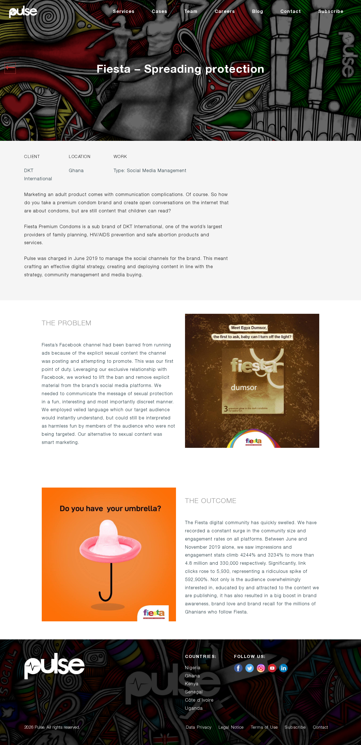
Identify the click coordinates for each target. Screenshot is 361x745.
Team (190, 11)
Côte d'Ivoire (199, 700)
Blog (257, 11)
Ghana (192, 676)
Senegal (194, 692)
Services (124, 11)
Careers (225, 11)
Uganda (194, 708)
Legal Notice (231, 727)
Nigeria (193, 668)
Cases (159, 11)
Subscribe (331, 11)
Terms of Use (264, 727)
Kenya (192, 684)
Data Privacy (199, 727)
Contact (290, 11)
